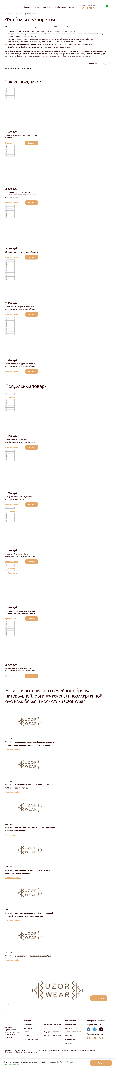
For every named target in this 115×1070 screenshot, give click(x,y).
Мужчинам (28, 1024)
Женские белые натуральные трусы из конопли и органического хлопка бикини (20, 669)
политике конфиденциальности (52, 1004)
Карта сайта (69, 1043)
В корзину (31, 143)
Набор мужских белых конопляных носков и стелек (21, 136)
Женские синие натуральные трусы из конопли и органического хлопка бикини (20, 308)
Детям (26, 1032)
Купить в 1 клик (11, 143)
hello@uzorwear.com (96, 1021)
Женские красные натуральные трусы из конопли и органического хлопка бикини (20, 365)
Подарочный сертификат (53, 1035)
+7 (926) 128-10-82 (94, 1024)
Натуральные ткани (31, 1039)
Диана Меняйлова (88, 1050)
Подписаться (99, 998)
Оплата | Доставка (71, 1028)
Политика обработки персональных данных (21, 1052)
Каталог (27, 1021)
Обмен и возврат (71, 1024)
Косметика (28, 1035)
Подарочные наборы (52, 1032)
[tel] (94, 8)
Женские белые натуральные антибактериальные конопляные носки (20, 441)
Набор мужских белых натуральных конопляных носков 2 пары (18, 498)
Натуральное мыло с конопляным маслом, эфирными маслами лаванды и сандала (21, 612)
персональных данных (32, 1004)
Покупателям (70, 1021)
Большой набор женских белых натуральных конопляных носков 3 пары (20, 555)
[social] (83, 8)
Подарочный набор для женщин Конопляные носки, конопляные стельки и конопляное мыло (21, 194)
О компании (69, 1035)
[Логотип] (10, 7)
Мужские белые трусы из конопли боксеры (21, 252)
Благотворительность (73, 1032)
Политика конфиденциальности (16, 1050)
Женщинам (28, 1028)
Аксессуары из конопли (53, 1024)
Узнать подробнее (13, 749)
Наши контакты (70, 1039)
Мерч (46, 1028)
